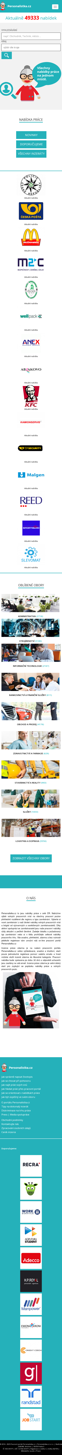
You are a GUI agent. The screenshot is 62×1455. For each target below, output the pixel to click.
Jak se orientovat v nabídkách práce (20, 1093)
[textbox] (31, 47)
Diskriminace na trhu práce (16, 1110)
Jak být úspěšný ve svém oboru (18, 1097)
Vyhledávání (9, 30)
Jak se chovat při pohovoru (16, 1080)
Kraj (3, 41)
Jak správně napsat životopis (17, 1076)
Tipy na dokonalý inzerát (14, 1106)
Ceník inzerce (8, 1132)
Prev (3, 81)
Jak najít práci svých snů (14, 1084)
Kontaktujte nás (10, 1124)
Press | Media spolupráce (15, 1114)
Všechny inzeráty (31, 154)
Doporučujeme (31, 144)
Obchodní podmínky (12, 1120)
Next (58, 81)
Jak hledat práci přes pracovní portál (21, 1088)
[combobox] (31, 47)
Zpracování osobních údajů (16, 1128)
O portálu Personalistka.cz (15, 1102)
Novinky (31, 135)
